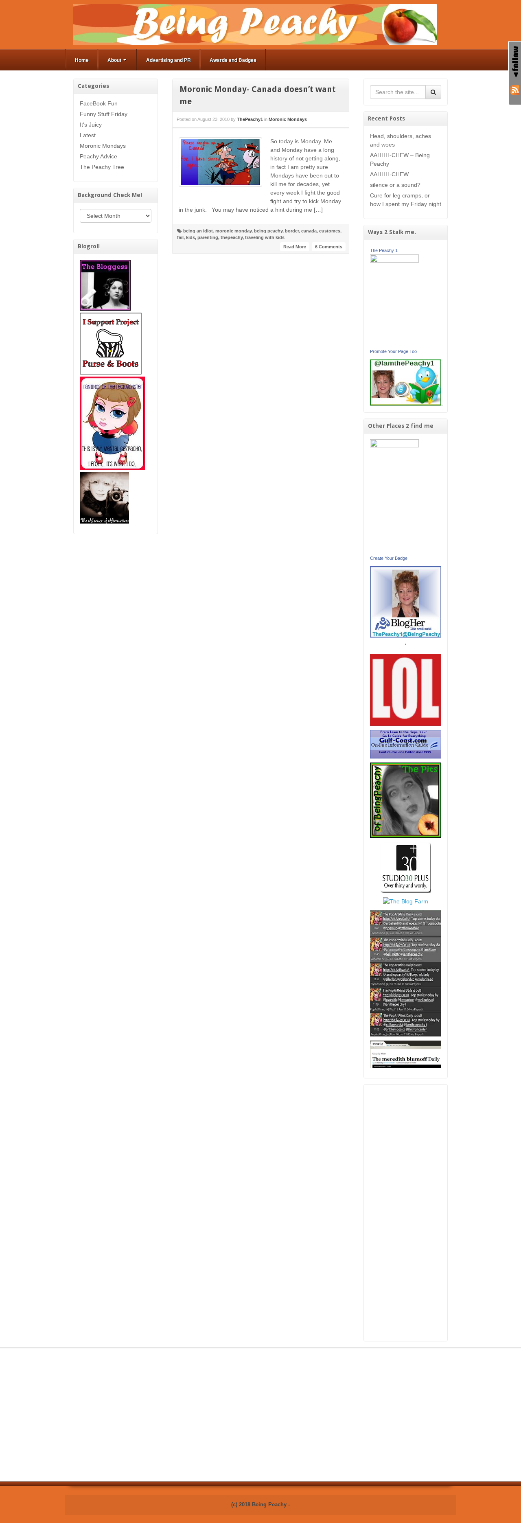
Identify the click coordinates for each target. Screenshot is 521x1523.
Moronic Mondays (103, 145)
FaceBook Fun (99, 103)
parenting (207, 237)
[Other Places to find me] (405, 866)
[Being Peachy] (255, 24)
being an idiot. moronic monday (217, 230)
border (292, 230)
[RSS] (514, 89)
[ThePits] (406, 799)
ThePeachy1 (250, 119)
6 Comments (328, 246)
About (114, 60)
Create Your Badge (388, 558)
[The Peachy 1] (394, 300)
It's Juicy (91, 124)
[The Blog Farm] (405, 901)
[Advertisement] (406, 1213)
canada (309, 230)
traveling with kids (265, 237)
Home (82, 60)
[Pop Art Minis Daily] (405, 972)
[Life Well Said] (406, 601)
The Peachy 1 (384, 250)
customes (329, 230)
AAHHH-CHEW (389, 174)
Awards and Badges (233, 60)
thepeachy (232, 237)
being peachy (268, 230)
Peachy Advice (98, 156)
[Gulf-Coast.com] (406, 744)
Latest (88, 135)
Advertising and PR (168, 60)
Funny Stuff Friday (103, 114)
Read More (294, 246)
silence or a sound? (395, 185)
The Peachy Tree (102, 167)
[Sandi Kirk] (394, 496)
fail (180, 237)
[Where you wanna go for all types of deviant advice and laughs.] (105, 284)
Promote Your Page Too (393, 351)
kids (190, 237)
